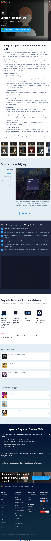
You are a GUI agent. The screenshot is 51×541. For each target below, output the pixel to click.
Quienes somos (31, 492)
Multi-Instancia (18, 499)
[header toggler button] (49, 2)
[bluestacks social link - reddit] (44, 501)
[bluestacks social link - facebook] (47, 501)
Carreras (2, 520)
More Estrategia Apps (9, 388)
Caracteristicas (18, 492)
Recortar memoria (18, 515)
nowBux (2, 500)
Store (2, 497)
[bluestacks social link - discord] (41, 501)
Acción (2, 514)
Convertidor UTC (18, 526)
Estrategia (4, 21)
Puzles (2, 519)
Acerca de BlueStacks (32, 494)
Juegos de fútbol (4, 528)
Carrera (29, 499)
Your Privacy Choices (27, 540)
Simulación (3, 524)
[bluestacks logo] (5, 2)
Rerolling (16, 512)
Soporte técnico (44, 492)
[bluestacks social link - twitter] (41, 504)
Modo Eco (17, 505)
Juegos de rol (3, 522)
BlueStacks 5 (3, 496)
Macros (16, 504)
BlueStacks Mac (4, 494)
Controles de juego (18, 494)
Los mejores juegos (4, 512)
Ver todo (25, 419)
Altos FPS (17, 518)
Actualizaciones (43, 494)
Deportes (2, 525)
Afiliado (29, 496)
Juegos (2, 511)
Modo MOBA (17, 497)
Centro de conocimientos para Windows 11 (5, 506)
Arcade (2, 517)
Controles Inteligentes (19, 510)
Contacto (29, 497)
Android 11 (3, 502)
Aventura (2, 516)
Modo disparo (17, 496)
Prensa (29, 500)
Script (16, 516)
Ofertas (2, 499)
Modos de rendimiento (19, 513)
